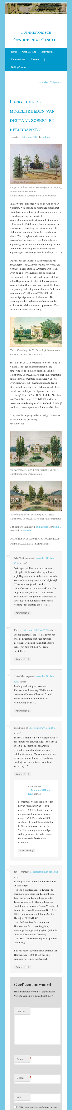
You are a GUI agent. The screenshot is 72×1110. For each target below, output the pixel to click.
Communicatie (18, 59)
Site (19, 1096)
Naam (23, 1059)
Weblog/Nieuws (18, 67)
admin (46, 137)
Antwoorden (22, 612)
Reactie (21, 1011)
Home (14, 51)
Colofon (35, 59)
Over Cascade (29, 51)
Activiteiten (47, 51)
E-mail (23, 1077)
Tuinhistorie (42, 526)
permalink (28, 530)
